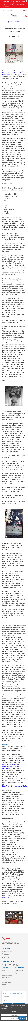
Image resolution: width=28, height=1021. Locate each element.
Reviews (4, 987)
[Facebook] (6, 965)
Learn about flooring (7, 975)
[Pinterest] (14, 965)
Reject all (14, 1015)
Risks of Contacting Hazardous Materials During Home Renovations (13, 766)
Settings (14, 1011)
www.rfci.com (19, 760)
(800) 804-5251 (8, 951)
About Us (4, 970)
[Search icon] (24, 10)
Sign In (17, 973)
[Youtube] (10, 965)
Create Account (19, 970)
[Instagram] (17, 965)
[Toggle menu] (2, 16)
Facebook (13, 904)
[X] (3, 965)
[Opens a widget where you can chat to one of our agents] (22, 1018)
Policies (4, 973)
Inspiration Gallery (6, 982)
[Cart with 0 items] (25, 15)
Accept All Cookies (14, 1018)
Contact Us (4, 984)
